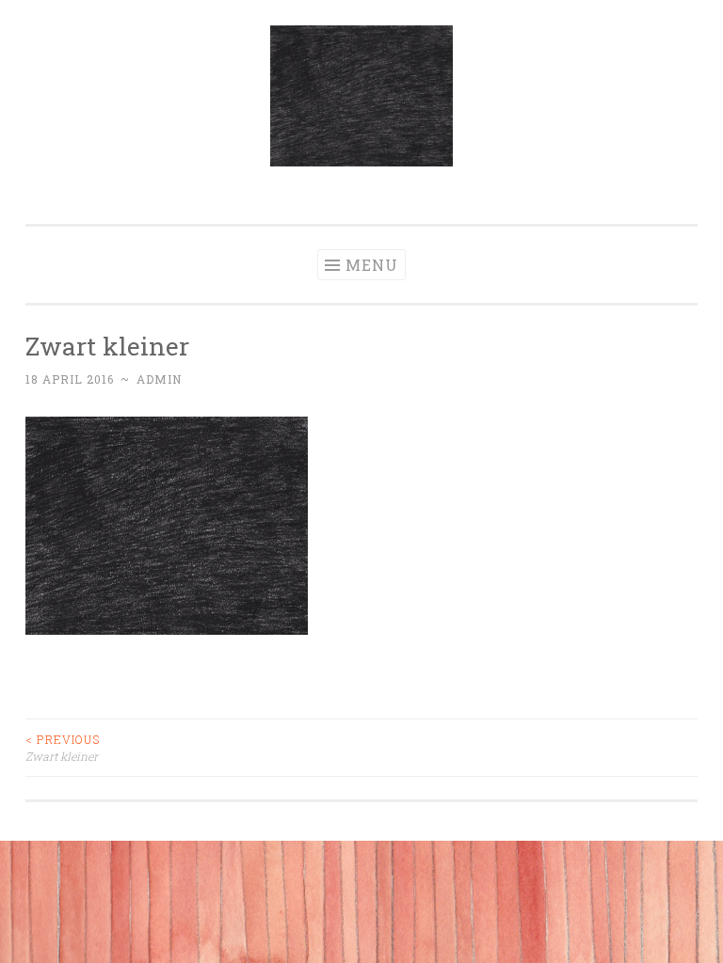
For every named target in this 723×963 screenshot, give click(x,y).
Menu (371, 265)
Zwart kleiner (62, 748)
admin (159, 379)
